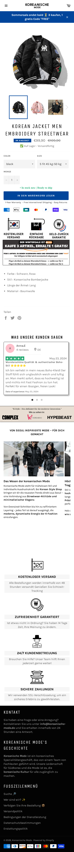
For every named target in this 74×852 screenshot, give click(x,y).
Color (7, 156)
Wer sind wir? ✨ (15, 799)
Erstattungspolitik (16, 828)
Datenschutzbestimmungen (22, 823)
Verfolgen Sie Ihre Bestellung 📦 (24, 805)
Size (39, 156)
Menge (7, 171)
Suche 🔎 (10, 794)
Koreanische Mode (22, 840)
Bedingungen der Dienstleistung (25, 817)
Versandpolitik (13, 811)
